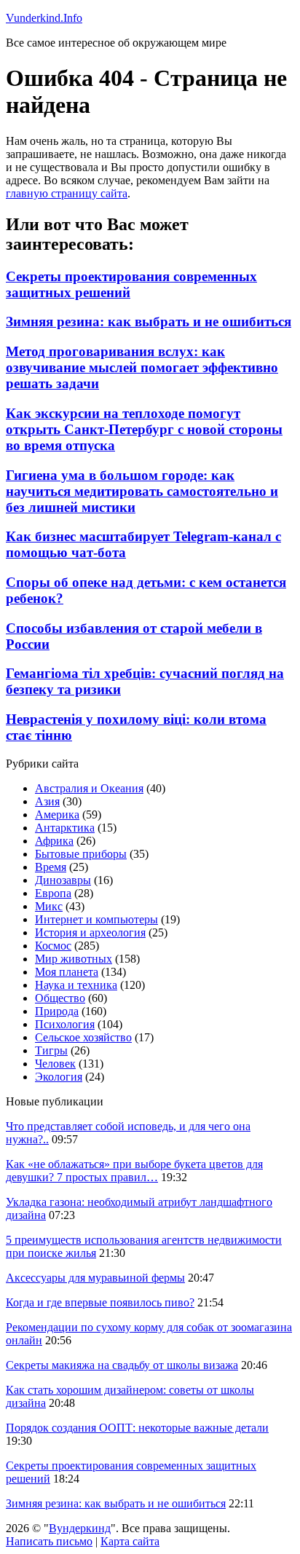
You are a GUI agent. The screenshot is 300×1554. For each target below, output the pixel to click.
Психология (65, 1024)
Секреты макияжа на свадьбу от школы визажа (122, 1365)
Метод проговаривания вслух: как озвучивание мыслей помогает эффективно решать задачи (142, 367)
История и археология (90, 932)
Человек (55, 1063)
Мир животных (73, 958)
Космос (53, 945)
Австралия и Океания (89, 788)
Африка (54, 841)
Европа (53, 893)
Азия (47, 801)
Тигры (51, 1050)
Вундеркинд (80, 1528)
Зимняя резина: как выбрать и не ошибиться (148, 321)
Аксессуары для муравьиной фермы (95, 1277)
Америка (57, 814)
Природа (57, 1011)
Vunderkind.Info (44, 18)
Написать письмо (49, 1541)
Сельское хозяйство (83, 1037)
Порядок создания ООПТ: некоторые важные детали (137, 1427)
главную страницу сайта (66, 193)
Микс (49, 906)
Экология (58, 1076)
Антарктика (65, 827)
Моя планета (66, 972)
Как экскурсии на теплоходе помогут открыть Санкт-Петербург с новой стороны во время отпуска (144, 429)
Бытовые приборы (81, 854)
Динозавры (63, 880)
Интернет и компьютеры (96, 919)
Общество (60, 998)
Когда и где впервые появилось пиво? (100, 1302)
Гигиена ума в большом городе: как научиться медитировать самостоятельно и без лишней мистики (142, 491)
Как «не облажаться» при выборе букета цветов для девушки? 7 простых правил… (134, 1170)
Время (50, 867)
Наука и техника (76, 985)
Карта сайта (129, 1541)
